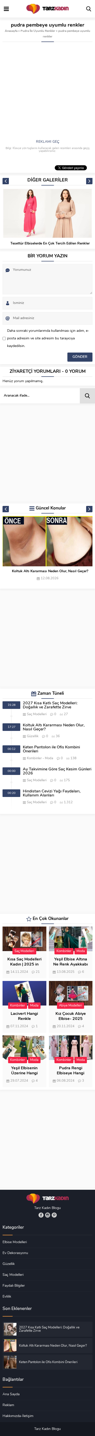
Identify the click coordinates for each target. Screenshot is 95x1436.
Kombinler (34, 758)
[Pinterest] (54, 1215)
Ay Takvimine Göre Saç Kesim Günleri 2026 (57, 771)
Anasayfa (11, 31)
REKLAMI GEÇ (47, 142)
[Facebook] (41, 1215)
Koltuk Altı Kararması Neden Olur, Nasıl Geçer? (50, 571)
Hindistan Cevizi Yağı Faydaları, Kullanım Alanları (52, 793)
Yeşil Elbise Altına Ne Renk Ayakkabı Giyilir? (70, 964)
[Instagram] (47, 1215)
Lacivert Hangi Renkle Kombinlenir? (24, 1019)
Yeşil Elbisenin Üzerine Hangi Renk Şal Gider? (24, 1073)
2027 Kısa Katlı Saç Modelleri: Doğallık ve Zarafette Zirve (50, 705)
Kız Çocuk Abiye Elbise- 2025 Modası (70, 1019)
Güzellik (33, 736)
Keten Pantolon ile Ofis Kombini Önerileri (51, 749)
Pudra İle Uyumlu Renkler (38, 31)
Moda (49, 758)
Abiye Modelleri (70, 1005)
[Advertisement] (47, 92)
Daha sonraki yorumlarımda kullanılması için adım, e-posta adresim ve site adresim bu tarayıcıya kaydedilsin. (48, 338)
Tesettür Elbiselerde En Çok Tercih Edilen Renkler (50, 243)
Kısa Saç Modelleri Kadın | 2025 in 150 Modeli (24, 964)
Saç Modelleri (37, 714)
